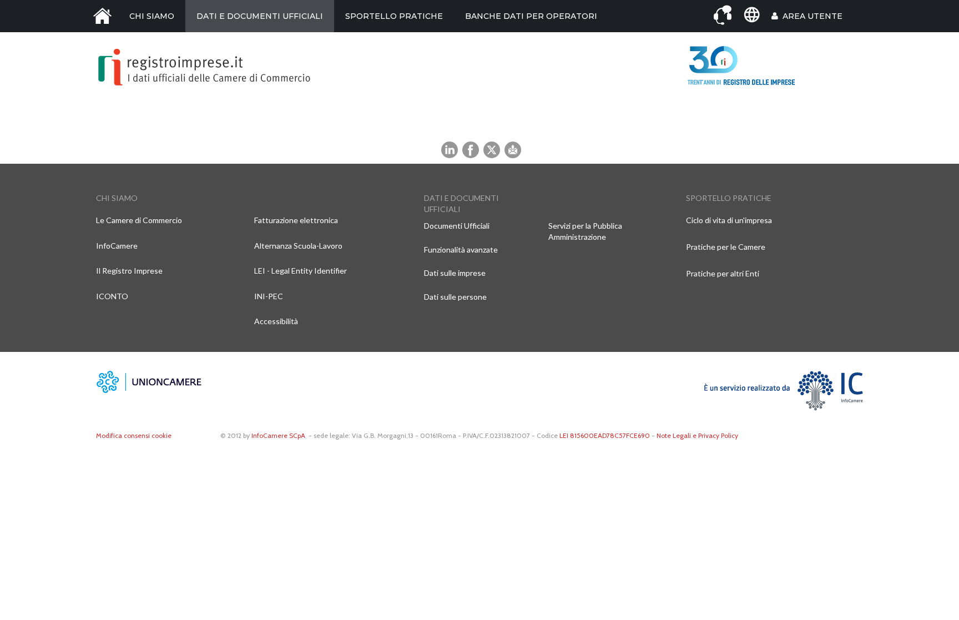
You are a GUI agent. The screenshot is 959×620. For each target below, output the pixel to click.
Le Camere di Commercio (139, 220)
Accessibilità (276, 321)
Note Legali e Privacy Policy (697, 435)
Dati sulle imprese (455, 273)
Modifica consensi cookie (133, 435)
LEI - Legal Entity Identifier (300, 270)
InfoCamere (117, 245)
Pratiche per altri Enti (722, 273)
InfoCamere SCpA (278, 435)
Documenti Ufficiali (456, 225)
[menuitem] (102, 16)
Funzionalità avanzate (461, 249)
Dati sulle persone (455, 296)
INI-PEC (268, 296)
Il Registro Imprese (129, 270)
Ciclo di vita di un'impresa (729, 220)
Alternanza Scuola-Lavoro (298, 245)
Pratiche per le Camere (725, 246)
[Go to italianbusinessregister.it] (751, 15)
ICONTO (112, 296)
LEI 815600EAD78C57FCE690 (604, 435)
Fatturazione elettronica (296, 220)
